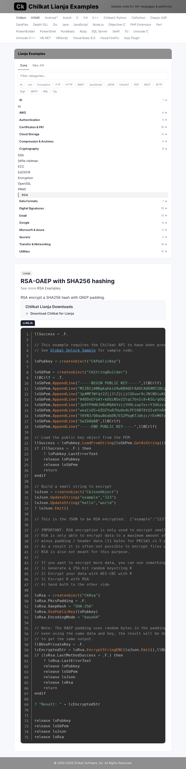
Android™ (51, 18)
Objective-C (116, 24)
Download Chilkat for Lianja (52, 313)
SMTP (34, 91)
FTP (58, 84)
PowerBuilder (25, 31)
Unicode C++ (25, 38)
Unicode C (140, 31)
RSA (25, 195)
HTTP (69, 84)
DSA (21, 155)
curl (30, 84)
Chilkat (21, 18)
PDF (136, 84)
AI (21, 84)
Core (23, 65)
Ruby (83, 31)
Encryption (44, 84)
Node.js (98, 24)
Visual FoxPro (109, 38)
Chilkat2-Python (115, 18)
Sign (22, 91)
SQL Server (100, 31)
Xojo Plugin (132, 38)
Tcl (126, 31)
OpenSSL (24, 183)
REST (147, 84)
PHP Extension (140, 24)
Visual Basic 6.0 (84, 38)
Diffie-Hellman (28, 161)
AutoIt (67, 18)
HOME (35, 18)
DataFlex (22, 24)
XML (45, 91)
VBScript (62, 38)
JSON (110, 84)
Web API (38, 65)
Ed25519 (24, 172)
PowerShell (48, 31)
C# (85, 18)
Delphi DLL (40, 24)
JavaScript (80, 24)
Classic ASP (158, 18)
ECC (21, 166)
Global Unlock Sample (73, 350)
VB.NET (45, 38)
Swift (116, 31)
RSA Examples (49, 288)
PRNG (22, 189)
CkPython (138, 18)
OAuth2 (124, 84)
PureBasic (68, 31)
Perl (159, 24)
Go (55, 24)
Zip (55, 91)
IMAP (81, 84)
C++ (95, 18)
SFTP (159, 84)
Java (65, 24)
